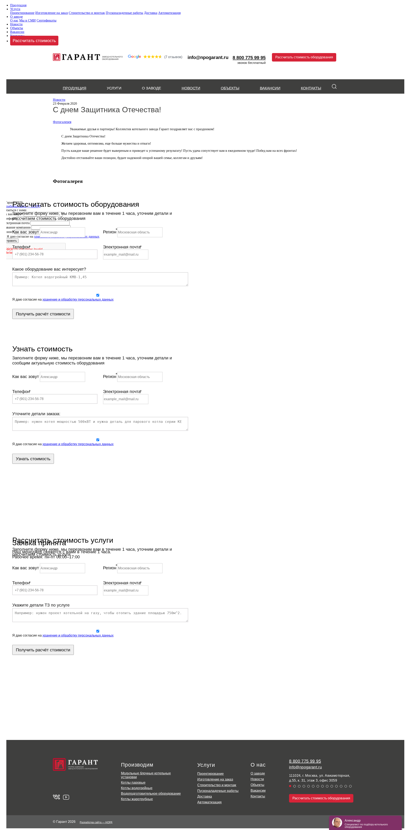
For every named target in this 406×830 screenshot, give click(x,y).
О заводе (16, 16)
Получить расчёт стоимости (43, 314)
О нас (14, 20)
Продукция (18, 5)
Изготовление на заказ (51, 13)
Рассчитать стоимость (34, 40)
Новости (16, 24)
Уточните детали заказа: (36, 413)
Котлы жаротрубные (137, 799)
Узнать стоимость (33, 458)
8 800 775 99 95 (305, 761)
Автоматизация (169, 13)
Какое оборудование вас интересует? (49, 269)
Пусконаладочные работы (124, 13)
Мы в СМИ (27, 20)
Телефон (21, 247)
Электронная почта (122, 247)
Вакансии (17, 32)
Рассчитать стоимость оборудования (304, 57)
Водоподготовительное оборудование (151, 793)
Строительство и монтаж (87, 13)
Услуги (15, 9)
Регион (109, 232)
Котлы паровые (133, 782)
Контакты (311, 88)
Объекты (16, 28)
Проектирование (22, 13)
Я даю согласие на (63, 299)
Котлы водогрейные (136, 788)
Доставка (150, 13)
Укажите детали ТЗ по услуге (41, 605)
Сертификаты (46, 20)
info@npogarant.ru (208, 57)
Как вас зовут (25, 232)
